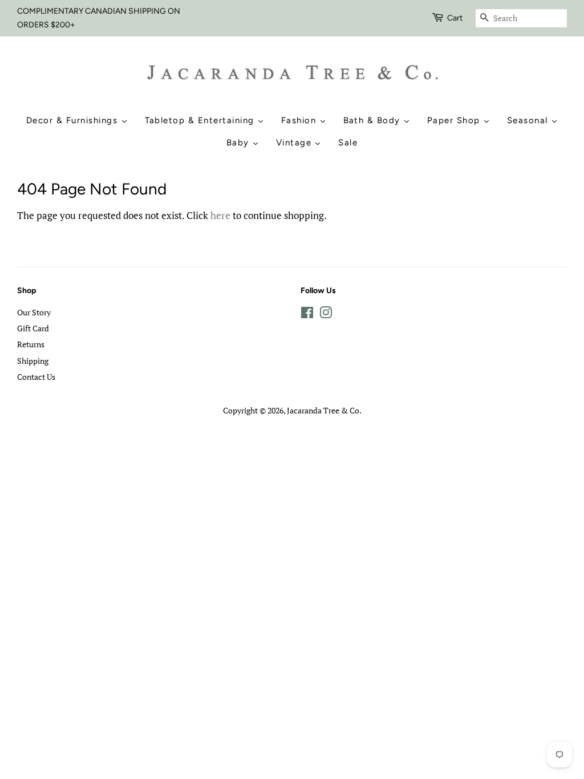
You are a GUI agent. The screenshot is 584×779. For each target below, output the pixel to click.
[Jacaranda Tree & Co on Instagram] (325, 314)
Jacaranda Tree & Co (323, 410)
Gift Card (33, 328)
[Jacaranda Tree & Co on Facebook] (307, 314)
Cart (455, 18)
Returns (30, 344)
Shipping (32, 360)
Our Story (34, 312)
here (220, 215)
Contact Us (36, 376)
